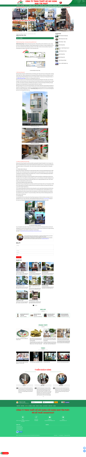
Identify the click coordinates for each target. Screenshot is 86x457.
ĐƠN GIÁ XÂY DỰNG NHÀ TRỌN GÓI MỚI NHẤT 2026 (37, 315)
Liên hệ (59, 5)
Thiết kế (26, 5)
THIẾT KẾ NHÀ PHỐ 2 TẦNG (33, 300)
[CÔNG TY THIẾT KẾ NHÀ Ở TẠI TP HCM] (35, 280)
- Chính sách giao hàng (19, 428)
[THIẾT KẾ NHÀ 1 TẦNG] (22, 295)
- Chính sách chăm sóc (19, 429)
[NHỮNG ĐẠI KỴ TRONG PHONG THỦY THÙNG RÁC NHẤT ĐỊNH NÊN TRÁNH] (36, 333)
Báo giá (45, 5)
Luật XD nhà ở (50, 5)
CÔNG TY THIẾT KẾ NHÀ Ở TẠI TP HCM (34, 286)
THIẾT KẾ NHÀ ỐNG (45, 272)
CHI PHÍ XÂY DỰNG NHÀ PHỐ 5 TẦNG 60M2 (49, 315)
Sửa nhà (37, 5)
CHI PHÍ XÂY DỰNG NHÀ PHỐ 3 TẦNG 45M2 (63, 315)
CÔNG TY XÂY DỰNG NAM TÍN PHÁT (63, 362)
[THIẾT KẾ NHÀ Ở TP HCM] (22, 280)
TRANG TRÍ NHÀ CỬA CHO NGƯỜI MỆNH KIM (62, 339)
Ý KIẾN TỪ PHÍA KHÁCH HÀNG (48, 362)
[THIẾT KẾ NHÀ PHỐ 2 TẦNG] (35, 295)
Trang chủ (18, 5)
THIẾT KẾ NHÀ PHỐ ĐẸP (20, 272)
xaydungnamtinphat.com (45, 238)
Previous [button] (16, 317)
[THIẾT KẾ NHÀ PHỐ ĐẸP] (22, 266)
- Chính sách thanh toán (19, 427)
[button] (42, 396)
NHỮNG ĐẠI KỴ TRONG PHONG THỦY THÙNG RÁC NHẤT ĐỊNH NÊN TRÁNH (36, 339)
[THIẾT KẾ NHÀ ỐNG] (48, 266)
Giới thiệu (22, 5)
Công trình (41, 5)
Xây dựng (30, 5)
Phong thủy (55, 5)
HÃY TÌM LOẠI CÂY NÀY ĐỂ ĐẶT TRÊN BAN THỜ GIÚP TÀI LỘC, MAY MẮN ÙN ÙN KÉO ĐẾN (22, 339)
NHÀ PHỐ (25, 33)
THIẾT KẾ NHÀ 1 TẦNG (19, 300)
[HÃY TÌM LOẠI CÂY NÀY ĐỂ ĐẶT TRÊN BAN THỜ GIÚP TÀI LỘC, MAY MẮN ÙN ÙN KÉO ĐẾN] (22, 333)
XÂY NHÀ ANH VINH (19, 362)
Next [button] (69, 317)
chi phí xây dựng (46, 198)
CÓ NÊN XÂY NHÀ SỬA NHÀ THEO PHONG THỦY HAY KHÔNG (49, 339)
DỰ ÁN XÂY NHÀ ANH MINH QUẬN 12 (36, 362)
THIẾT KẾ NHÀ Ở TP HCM (20, 285)
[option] (22, 315)
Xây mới (34, 5)
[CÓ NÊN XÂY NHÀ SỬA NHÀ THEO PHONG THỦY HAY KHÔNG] (50, 333)
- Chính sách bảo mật (19, 426)
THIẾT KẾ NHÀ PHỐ (32, 272)
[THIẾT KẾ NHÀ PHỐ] (35, 266)
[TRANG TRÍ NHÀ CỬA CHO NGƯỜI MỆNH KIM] (63, 333)
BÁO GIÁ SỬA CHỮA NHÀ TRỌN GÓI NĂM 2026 (23, 315)
